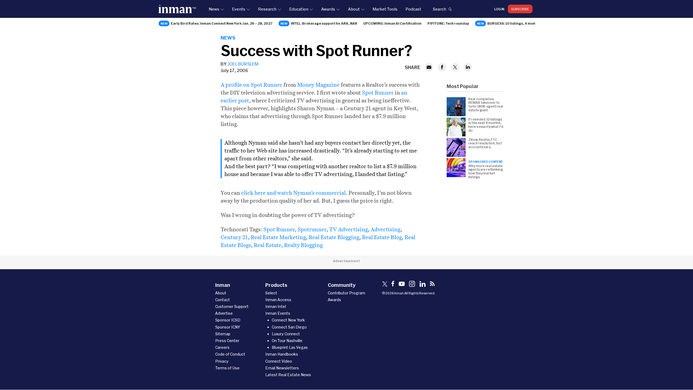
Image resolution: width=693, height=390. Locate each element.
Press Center (227, 340)
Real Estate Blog (382, 237)
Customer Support (232, 306)
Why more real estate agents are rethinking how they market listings (485, 171)
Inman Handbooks (281, 354)
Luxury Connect (286, 334)
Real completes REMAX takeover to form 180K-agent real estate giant (485, 104)
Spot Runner (378, 92)
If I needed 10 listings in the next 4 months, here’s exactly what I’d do (485, 125)
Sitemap (222, 334)
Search (439, 8)
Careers (222, 347)
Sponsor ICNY (227, 327)
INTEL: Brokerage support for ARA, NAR (324, 23)
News (214, 8)
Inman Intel (275, 306)
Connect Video (278, 361)
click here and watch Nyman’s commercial (293, 193)
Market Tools (384, 8)
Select (271, 293)
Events (238, 8)
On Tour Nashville (287, 340)
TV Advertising (348, 229)
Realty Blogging (303, 245)
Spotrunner (312, 229)
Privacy (221, 361)
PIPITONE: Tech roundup (448, 23)
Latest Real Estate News (288, 374)
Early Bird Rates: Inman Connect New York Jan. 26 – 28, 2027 (222, 23)
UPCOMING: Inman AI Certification (392, 23)
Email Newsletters (282, 368)
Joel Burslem (243, 63)
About (354, 8)
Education (298, 8)
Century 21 (234, 237)
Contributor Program (346, 293)
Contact (222, 299)
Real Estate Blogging (334, 237)
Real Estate (267, 245)
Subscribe (520, 9)
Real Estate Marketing (278, 237)
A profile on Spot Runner (251, 85)
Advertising (385, 229)
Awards (328, 8)
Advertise (224, 313)
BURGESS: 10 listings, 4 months (514, 23)
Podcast (413, 8)
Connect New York (288, 320)
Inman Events (277, 313)
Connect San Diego (289, 327)
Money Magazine (318, 85)
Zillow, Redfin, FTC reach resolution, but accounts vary (485, 143)
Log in (499, 9)
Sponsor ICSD (227, 320)
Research (267, 8)
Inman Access (278, 299)
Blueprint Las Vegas (290, 347)
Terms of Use (227, 368)
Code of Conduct (230, 354)
